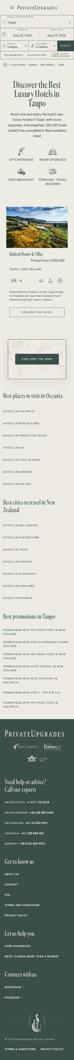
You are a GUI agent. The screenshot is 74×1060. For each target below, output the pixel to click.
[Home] (5, 64)
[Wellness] (41, 280)
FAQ (7, 894)
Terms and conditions (22, 905)
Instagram (14, 987)
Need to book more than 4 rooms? (32, 956)
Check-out (56, 30)
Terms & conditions (20, 1049)
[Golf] (50, 280)
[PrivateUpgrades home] (37, 7)
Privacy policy (16, 915)
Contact (11, 884)
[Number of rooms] (13, 280)
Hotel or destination (20, 17)
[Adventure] (60, 280)
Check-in (22, 30)
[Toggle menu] (12, 7)
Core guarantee (18, 946)
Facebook (14, 997)
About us (12, 874)
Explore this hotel (37, 312)
